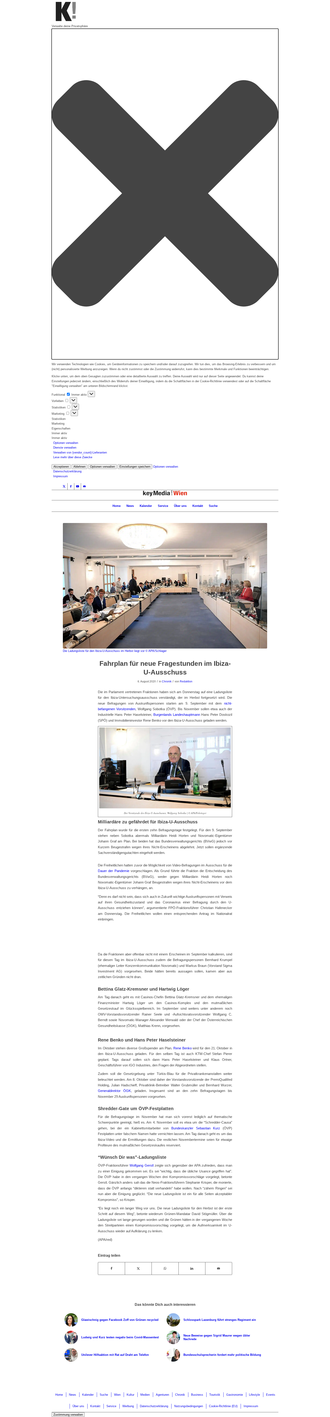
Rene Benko (182, 1048)
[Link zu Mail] (84, 486)
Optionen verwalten (65, 443)
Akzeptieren (61, 466)
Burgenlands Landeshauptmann (176, 714)
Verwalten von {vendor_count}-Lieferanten (80, 452)
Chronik (167, 681)
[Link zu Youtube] (77, 486)
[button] (165, 194)
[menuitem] (116, 506)
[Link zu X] (64, 486)
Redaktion (186, 681)
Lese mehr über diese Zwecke (72, 457)
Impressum (60, 476)
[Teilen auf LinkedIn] (192, 1268)
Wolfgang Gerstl (141, 1165)
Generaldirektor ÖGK (114, 1091)
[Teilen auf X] (138, 1268)
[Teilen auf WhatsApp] (165, 1268)
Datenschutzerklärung (67, 471)
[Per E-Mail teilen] (218, 1268)
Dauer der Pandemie (113, 871)
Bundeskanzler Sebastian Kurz (195, 1128)
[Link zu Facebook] (71, 486)
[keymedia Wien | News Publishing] (165, 495)
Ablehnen (79, 466)
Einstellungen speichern (134, 466)
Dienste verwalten (64, 447)
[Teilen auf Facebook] (111, 1268)
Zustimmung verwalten (68, 1414)
